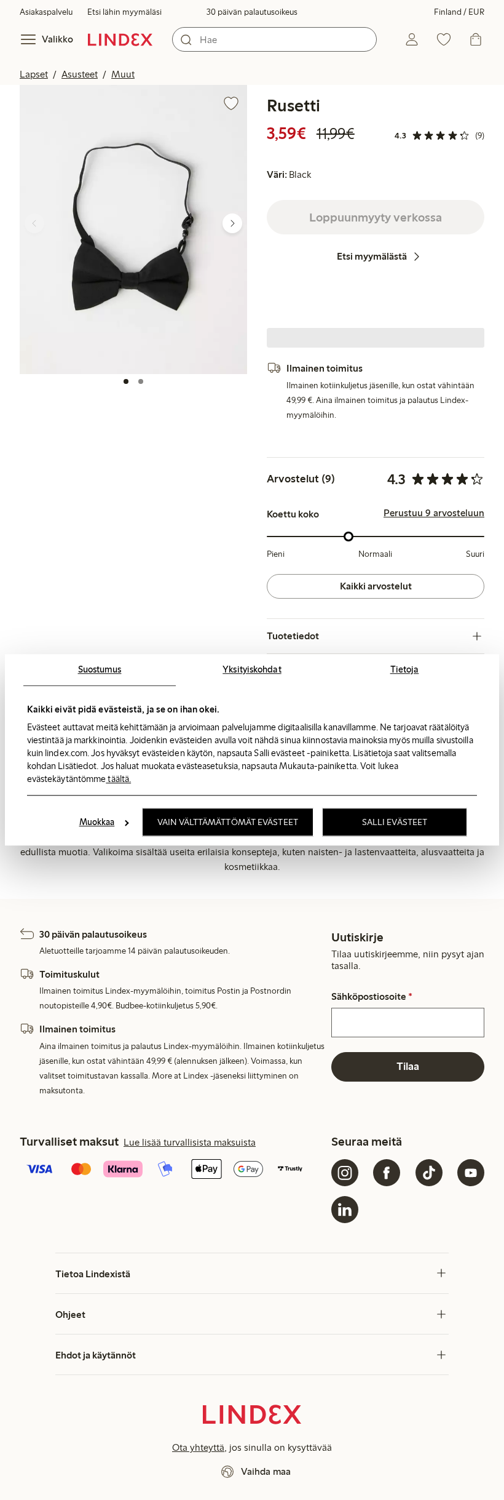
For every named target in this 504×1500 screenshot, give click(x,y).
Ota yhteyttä (198, 1447)
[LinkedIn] (344, 1209)
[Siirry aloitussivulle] (120, 39)
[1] (126, 381)
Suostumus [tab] (100, 669)
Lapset (34, 74)
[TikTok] (429, 1172)
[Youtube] (470, 1172)
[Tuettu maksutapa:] (173, 1170)
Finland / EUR (459, 12)
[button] (133, 229)
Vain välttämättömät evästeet (227, 822)
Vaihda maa (266, 1471)
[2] (140, 381)
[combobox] (274, 39)
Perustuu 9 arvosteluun (434, 513)
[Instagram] (344, 1172)
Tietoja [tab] (404, 669)
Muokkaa (97, 822)
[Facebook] (386, 1172)
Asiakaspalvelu (46, 12)
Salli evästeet (394, 822)
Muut (123, 74)
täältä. (118, 778)
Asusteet (79, 74)
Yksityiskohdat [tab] (251, 669)
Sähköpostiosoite (371, 996)
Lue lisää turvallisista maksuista (190, 1142)
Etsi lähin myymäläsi (124, 12)
